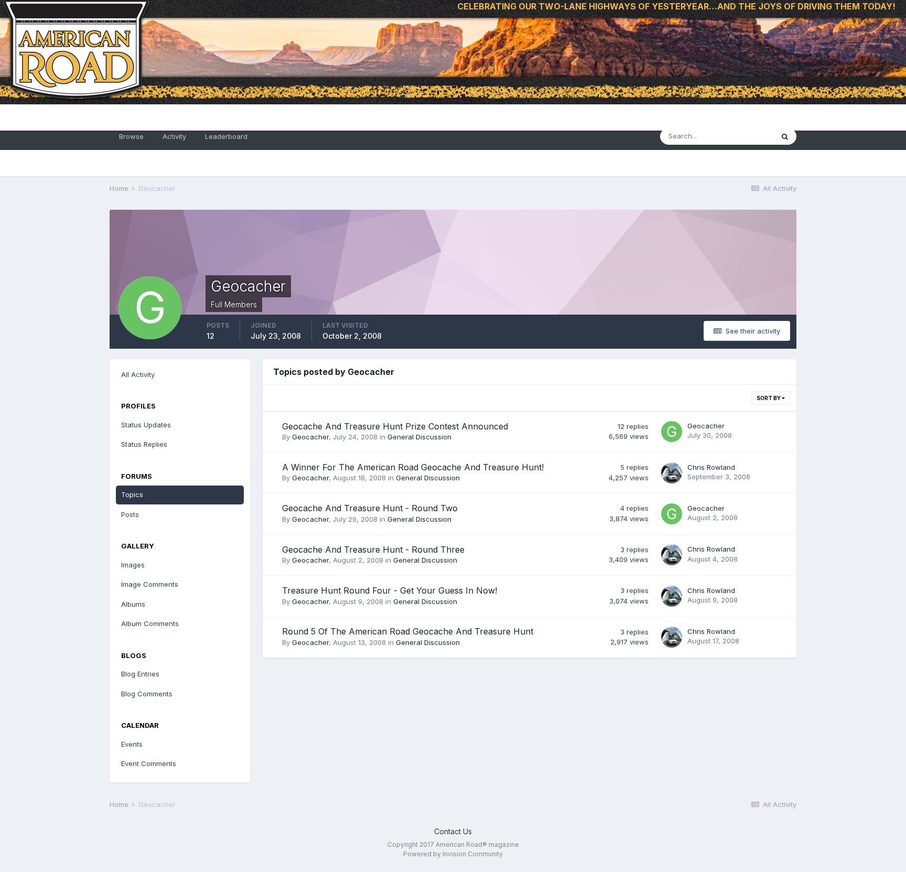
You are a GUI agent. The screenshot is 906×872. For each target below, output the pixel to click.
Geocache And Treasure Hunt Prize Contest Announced (395, 426)
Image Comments (149, 584)
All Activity (138, 374)
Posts (130, 514)
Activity (174, 136)
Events (132, 744)
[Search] (784, 136)
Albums (133, 604)
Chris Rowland (711, 467)
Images (133, 565)
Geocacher (310, 437)
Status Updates (146, 425)
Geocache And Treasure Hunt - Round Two (370, 508)
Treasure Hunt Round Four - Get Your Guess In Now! (389, 590)
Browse (131, 136)
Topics (132, 494)
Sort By (769, 398)
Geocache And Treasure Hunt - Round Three (373, 549)
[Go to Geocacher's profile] (671, 431)
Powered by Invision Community (453, 854)
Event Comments (148, 763)
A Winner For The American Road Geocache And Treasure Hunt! (413, 467)
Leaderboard (226, 136)
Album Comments (150, 623)
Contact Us (453, 831)
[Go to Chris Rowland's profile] (671, 472)
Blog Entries (140, 674)
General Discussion (419, 437)
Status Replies (144, 444)
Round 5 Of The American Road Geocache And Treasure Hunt (407, 631)
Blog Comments (146, 694)
